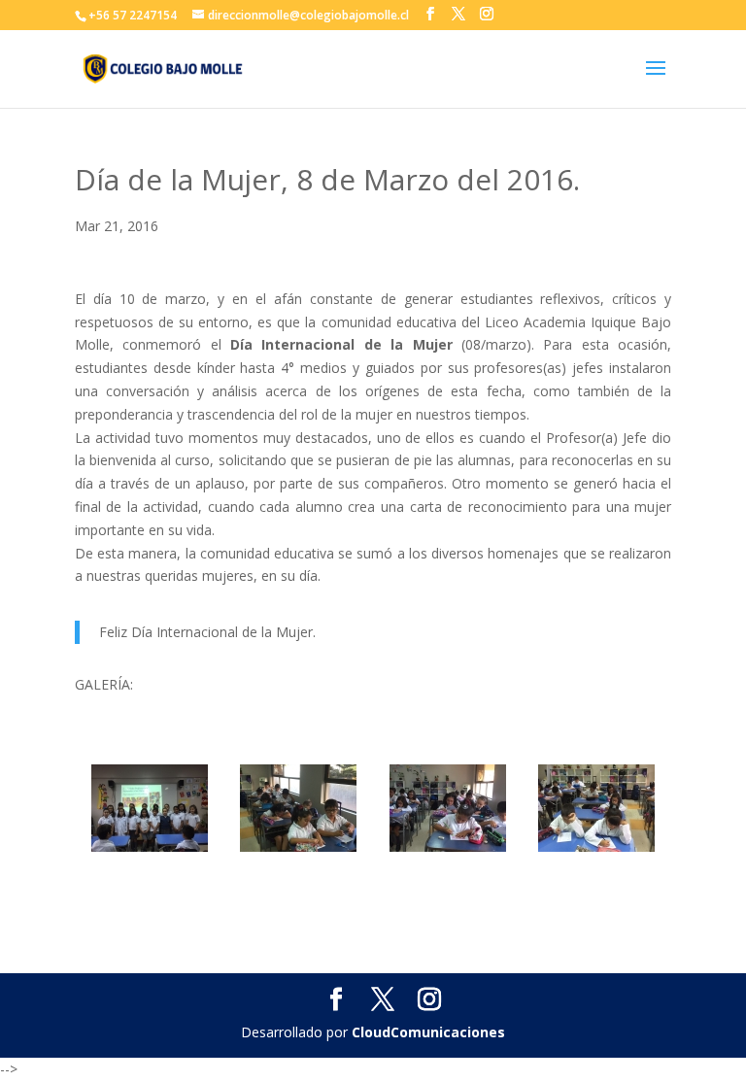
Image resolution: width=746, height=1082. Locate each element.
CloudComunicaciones (428, 1032)
